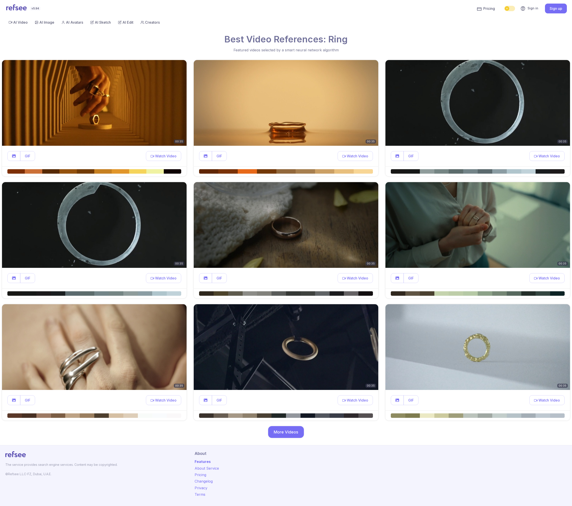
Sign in (529, 8)
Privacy (201, 488)
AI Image (46, 22)
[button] (13, 156)
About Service (207, 468)
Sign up (556, 8)
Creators (152, 22)
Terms (200, 494)
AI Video (20, 22)
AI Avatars (74, 22)
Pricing (489, 8)
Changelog (204, 481)
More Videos (286, 432)
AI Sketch (103, 22)
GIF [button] (27, 156)
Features (203, 461)
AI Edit (127, 22)
